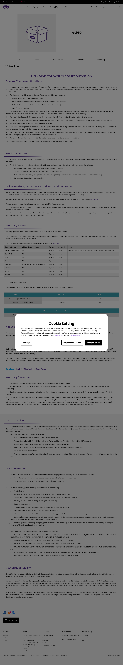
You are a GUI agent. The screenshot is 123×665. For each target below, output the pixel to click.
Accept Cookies (93, 342)
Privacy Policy (75, 335)
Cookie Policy (59, 335)
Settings (26, 342)
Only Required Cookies (72, 342)
